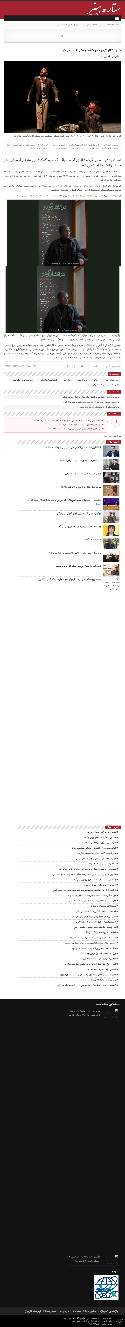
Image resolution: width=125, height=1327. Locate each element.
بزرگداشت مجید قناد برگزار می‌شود (101, 953)
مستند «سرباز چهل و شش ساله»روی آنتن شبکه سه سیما (93, 938)
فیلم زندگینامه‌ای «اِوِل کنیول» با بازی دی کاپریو (96, 922)
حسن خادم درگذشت (91, 540)
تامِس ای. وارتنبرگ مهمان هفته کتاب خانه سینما (79, 566)
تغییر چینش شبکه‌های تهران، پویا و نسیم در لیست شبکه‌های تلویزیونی (87, 975)
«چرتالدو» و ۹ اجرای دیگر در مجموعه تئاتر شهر (96, 853)
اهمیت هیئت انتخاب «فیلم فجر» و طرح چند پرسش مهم (92, 901)
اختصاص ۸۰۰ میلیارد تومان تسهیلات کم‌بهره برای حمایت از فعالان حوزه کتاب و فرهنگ (64, 502)
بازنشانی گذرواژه (109, 1311)
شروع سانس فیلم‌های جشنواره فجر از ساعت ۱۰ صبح (95, 927)
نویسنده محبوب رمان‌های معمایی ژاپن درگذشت (79, 526)
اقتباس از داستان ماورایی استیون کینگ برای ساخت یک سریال (84, 1259)
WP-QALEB (94, 1324)
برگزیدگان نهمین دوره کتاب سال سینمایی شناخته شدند (75, 553)
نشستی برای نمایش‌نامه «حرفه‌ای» (102, 969)
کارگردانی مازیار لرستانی (48, 380)
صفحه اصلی (92, 24)
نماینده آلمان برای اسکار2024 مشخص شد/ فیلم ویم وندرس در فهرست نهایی (84, 890)
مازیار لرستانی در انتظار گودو (23, 380)
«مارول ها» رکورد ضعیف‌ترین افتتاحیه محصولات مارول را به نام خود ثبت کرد (84, 874)
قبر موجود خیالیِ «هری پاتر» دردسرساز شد (81, 487)
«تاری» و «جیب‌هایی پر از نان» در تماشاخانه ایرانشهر (94, 948)
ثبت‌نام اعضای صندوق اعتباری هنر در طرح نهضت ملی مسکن (90, 943)
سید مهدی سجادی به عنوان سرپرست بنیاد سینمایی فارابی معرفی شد (87, 869)
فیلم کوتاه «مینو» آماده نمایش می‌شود (100, 885)
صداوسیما (50, 1311)
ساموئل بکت (82, 380)
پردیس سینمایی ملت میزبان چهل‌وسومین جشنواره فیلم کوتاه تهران (89, 402)
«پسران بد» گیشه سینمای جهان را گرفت (99, 837)
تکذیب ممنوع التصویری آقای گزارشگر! (100, 932)
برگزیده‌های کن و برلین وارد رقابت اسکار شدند (98, 407)
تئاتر (60, 24)
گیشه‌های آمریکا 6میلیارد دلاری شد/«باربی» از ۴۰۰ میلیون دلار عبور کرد (86, 985)
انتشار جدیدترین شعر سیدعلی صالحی (83, 474)
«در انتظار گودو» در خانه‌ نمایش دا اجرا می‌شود (91, 50)
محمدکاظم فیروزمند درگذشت (103, 906)
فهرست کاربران (33, 1311)
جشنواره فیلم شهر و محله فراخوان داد (101, 864)
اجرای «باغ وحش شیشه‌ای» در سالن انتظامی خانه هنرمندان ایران (89, 964)
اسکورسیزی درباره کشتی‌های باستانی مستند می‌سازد (94, 848)
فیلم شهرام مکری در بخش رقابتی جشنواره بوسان (96, 858)
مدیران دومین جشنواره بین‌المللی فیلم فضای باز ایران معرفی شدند (90, 397)
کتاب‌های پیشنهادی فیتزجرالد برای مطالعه (81, 461)
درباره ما (64, 1311)
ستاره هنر (17, 136)
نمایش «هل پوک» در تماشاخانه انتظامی (99, 959)
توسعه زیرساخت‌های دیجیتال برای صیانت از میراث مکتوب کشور (70, 579)
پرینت (104, 56)
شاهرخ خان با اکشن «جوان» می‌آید (101, 832)
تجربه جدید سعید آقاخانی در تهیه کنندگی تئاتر (96, 911)
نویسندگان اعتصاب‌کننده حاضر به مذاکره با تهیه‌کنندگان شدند (90, 895)
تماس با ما (90, 1311)
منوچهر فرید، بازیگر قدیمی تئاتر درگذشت (98, 980)
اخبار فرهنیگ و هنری (111, 380)
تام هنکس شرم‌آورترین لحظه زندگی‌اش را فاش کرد (95, 843)
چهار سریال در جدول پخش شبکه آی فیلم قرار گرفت (94, 916)
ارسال (114, 57)
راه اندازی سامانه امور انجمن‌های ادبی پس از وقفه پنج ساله (74, 447)
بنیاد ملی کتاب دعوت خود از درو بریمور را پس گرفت (94, 880)
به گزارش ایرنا (115, 172)
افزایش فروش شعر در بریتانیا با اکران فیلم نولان (79, 513)
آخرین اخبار (67, 24)
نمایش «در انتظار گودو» (99, 384)
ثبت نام (77, 1311)
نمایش (116, 384)
